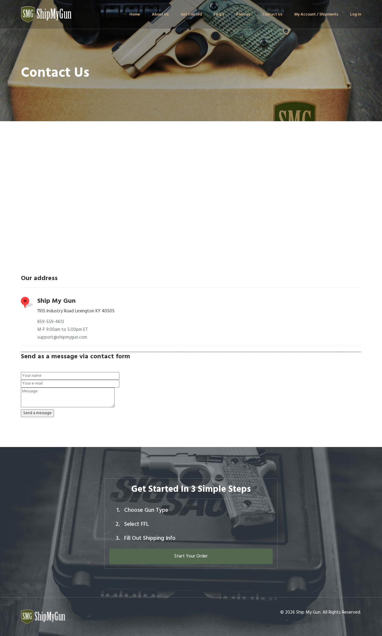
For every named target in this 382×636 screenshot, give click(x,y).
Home (135, 14)
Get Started (191, 14)
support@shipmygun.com (62, 337)
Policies (243, 14)
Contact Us (272, 14)
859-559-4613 (50, 321)
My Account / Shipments (316, 14)
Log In (355, 14)
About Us (160, 14)
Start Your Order (191, 556)
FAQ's (219, 14)
